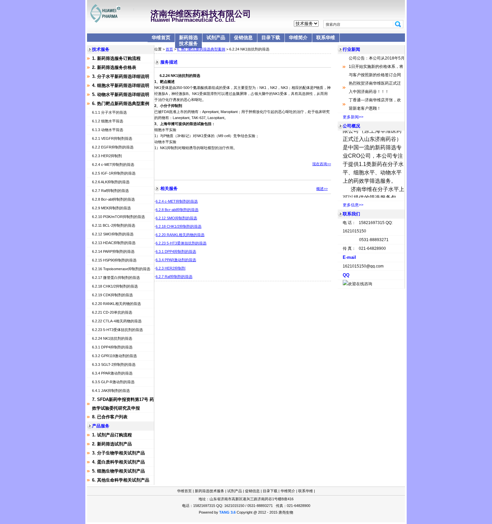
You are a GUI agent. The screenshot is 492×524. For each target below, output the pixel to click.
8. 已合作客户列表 (110, 416)
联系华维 (325, 37)
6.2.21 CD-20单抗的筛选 (112, 312)
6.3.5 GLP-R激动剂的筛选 (113, 382)
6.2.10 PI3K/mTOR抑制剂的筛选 (118, 217)
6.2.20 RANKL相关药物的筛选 (116, 304)
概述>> (322, 189)
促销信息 (243, 37)
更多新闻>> (353, 117)
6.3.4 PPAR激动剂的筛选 (112, 373)
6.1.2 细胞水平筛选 (107, 121)
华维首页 (161, 37)
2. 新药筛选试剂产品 (112, 443)
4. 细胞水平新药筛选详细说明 (120, 85)
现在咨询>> (321, 164)
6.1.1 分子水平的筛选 (109, 112)
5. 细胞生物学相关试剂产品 (118, 471)
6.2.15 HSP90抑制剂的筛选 (114, 260)
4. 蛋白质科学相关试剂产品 (118, 461)
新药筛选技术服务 (188, 40)
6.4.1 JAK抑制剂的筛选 (111, 391)
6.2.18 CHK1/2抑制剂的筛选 (115, 286)
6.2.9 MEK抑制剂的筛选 (111, 208)
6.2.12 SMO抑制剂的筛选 (113, 234)
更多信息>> (353, 205)
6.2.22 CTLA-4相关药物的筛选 (117, 321)
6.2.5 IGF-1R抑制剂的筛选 (114, 173)
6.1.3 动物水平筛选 (107, 130)
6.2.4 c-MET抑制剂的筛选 (113, 165)
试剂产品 (216, 37)
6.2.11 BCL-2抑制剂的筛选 (113, 225)
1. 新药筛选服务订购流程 (116, 58)
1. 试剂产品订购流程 (112, 434)
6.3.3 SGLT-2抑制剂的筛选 (114, 364)
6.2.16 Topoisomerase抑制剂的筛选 (121, 269)
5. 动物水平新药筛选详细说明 (120, 94)
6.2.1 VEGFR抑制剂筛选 (112, 138)
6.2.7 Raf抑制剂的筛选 (110, 191)
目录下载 (270, 37)
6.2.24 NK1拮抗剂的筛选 (112, 338)
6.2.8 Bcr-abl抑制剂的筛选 (113, 199)
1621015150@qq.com (363, 266)
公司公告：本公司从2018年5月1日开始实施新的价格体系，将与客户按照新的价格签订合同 (377, 66)
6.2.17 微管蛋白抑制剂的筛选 (116, 278)
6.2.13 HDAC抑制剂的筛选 (114, 243)
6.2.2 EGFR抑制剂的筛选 (113, 147)
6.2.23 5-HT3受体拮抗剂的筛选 (117, 330)
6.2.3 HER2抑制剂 (107, 156)
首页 (169, 49)
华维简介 (298, 37)
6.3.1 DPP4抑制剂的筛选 (112, 347)
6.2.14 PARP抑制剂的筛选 (113, 251)
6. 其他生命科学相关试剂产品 (120, 480)
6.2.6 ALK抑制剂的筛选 (111, 182)
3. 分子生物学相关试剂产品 (118, 452)
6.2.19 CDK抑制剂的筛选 (112, 295)
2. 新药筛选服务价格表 (114, 67)
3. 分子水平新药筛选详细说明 (120, 76)
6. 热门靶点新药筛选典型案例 (120, 103)
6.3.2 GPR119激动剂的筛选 (114, 356)
